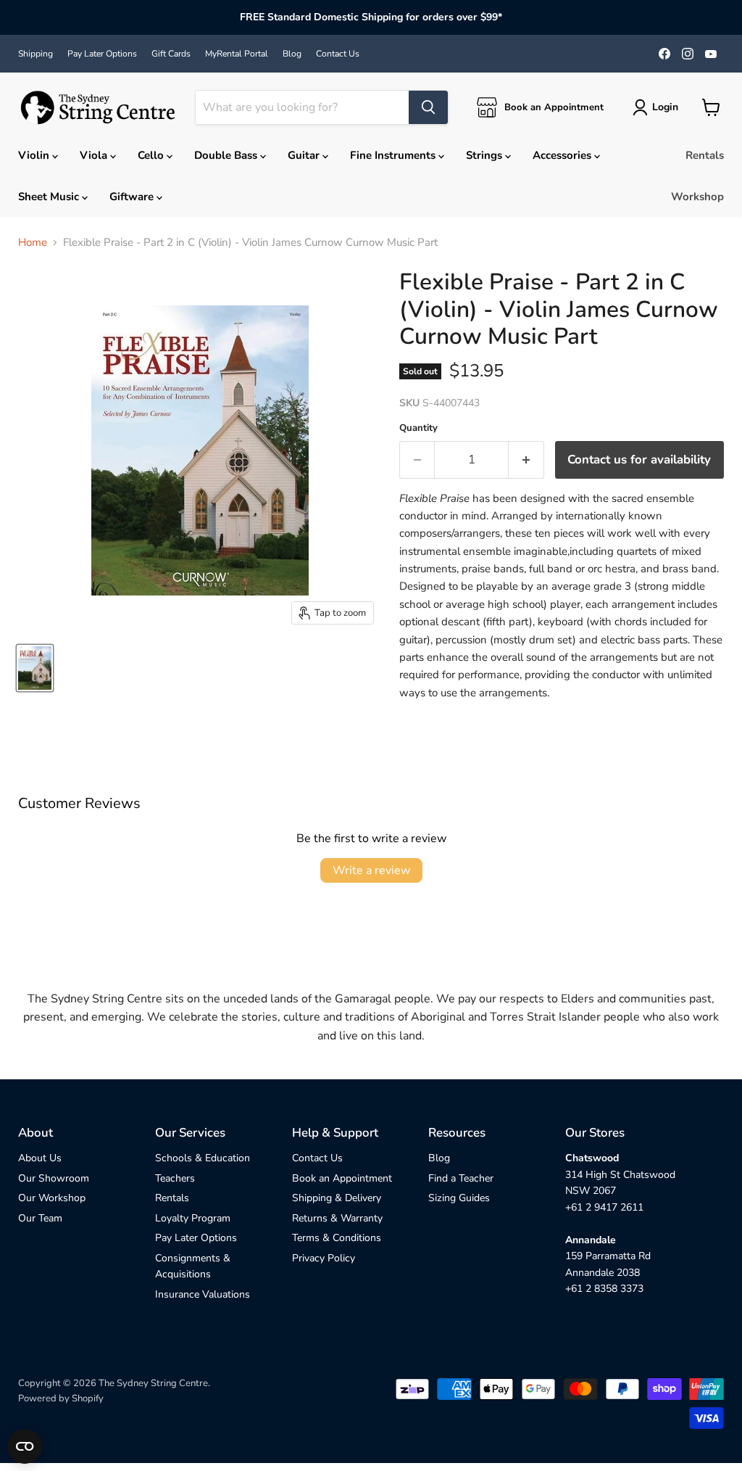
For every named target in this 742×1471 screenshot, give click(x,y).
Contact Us (337, 54)
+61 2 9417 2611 (604, 1207)
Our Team (40, 1218)
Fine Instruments (394, 155)
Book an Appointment (342, 1178)
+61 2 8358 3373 (604, 1288)
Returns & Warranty (337, 1218)
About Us (40, 1158)
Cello (152, 155)
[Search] (428, 107)
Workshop (697, 196)
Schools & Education (202, 1158)
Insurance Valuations (202, 1294)
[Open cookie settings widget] (24, 1446)
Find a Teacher (460, 1178)
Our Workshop (52, 1198)
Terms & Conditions (336, 1238)
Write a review (371, 870)
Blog (292, 54)
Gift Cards (171, 54)
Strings (485, 155)
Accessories (563, 155)
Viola (95, 155)
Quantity (418, 428)
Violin (35, 155)
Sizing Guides (459, 1198)
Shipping (35, 54)
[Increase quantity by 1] (526, 459)
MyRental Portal (236, 54)
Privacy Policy (323, 1258)
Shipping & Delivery (336, 1198)
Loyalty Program (192, 1218)
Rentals (704, 155)
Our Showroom (53, 1178)
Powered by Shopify (61, 1398)
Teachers (175, 1178)
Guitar (305, 155)
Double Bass (227, 155)
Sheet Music (50, 196)
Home (32, 242)
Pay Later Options (102, 54)
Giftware (133, 196)
